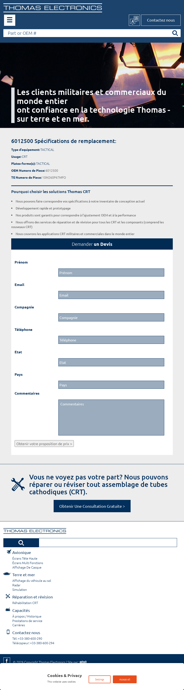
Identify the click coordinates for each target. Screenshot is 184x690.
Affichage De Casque (27, 567)
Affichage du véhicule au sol (31, 580)
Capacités (21, 610)
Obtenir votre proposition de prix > (44, 443)
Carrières (18, 625)
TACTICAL (47, 149)
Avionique (21, 552)
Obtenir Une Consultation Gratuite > (92, 506)
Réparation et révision (32, 596)
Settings (99, 679)
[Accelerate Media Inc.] (82, 662)
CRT (25, 156)
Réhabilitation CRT (25, 602)
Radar (16, 585)
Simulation (19, 589)
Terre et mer (23, 574)
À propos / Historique (27, 616)
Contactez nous (161, 20)
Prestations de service (27, 620)
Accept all (124, 679)
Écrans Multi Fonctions (27, 562)
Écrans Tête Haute (24, 558)
